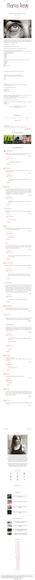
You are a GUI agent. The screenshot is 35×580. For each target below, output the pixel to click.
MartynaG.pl (8, 355)
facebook (17, 474)
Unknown (7, 186)
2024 (18, 542)
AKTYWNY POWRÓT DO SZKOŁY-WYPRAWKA (19, 501)
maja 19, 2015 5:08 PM (11, 235)
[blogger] (27, 1)
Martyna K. (8, 400)
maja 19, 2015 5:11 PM (8, 316)
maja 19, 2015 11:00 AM (8, 244)
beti (6, 225)
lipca (17, 560)
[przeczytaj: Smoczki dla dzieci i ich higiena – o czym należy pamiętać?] (9, 527)
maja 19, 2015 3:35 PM (8, 306)
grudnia (17, 554)
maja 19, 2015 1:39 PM (8, 283)
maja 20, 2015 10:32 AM (11, 342)
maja (17, 562)
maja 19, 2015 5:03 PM (11, 254)
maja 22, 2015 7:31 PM (8, 401)
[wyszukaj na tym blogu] (30, 1)
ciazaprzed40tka (9, 305)
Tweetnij (14, 118)
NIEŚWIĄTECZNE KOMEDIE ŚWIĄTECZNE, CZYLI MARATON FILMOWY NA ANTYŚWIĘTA (20, 534)
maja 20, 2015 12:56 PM (11, 347)
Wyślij (28, 118)
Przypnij (21, 118)
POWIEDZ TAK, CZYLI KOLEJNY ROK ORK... (26, 142)
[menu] (4, 1)
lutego (17, 566)
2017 (17, 551)
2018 (17, 549)
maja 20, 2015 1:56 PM (8, 374)
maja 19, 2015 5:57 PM (8, 325)
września (17, 558)
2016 (17, 552)
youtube (24, 474)
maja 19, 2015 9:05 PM (8, 356)
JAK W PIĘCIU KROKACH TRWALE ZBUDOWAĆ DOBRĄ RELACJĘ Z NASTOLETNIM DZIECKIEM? (20, 530)
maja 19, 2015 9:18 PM (11, 366)
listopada (17, 555)
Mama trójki (10, 158)
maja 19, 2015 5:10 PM (11, 298)
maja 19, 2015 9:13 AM (8, 187)
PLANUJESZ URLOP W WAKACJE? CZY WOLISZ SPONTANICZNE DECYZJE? (20, 522)
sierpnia (17, 559)
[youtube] (26, 1)
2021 (17, 546)
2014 (17, 568)
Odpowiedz (8, 164)
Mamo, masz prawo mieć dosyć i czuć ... (17, 142)
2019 (17, 548)
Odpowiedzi (9, 156)
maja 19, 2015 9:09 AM (8, 169)
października (17, 557)
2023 (18, 543)
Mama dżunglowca (9, 262)
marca (17, 565)
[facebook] (24, 1)
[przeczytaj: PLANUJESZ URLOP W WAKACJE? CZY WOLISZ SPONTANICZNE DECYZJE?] (9, 523)
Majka (7, 243)
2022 (17, 545)
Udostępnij (8, 118)
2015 (17, 553)
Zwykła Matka (8, 208)
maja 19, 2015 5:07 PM (11, 218)
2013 (17, 569)
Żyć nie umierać (9, 282)
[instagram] (25, 1)
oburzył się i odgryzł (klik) (17, 105)
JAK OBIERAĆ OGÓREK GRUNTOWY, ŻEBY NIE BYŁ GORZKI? (20, 496)
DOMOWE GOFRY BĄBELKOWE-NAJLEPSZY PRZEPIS (20, 507)
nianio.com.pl (8, 168)
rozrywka (17, 17)
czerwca (17, 561)
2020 (17, 547)
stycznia (17, 567)
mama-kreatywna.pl (9, 150)
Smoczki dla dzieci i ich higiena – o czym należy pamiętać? (20, 526)
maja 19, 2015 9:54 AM (8, 209)
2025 (18, 541)
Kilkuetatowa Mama (10, 324)
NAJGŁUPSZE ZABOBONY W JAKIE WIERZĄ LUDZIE (20, 512)
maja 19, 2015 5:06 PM (11, 160)
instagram (10, 474)
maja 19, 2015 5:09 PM (11, 272)
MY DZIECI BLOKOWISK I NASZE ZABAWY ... (8, 142)
